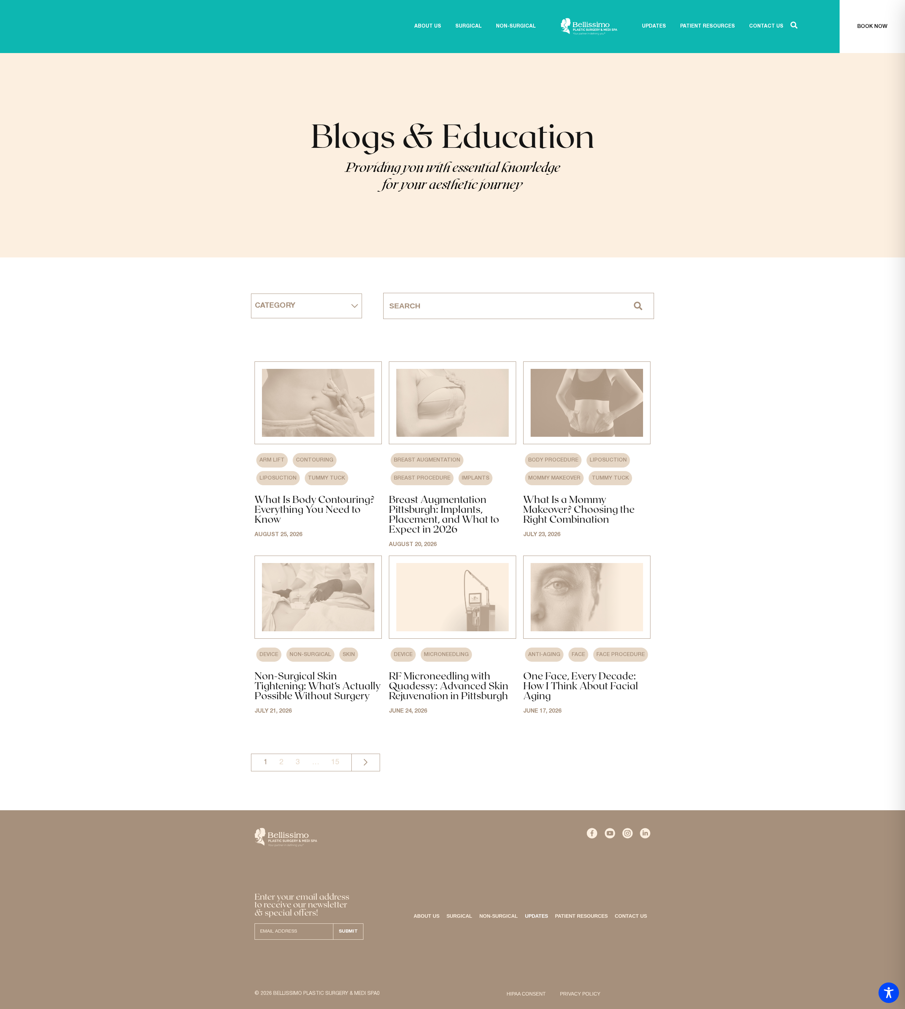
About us (427, 26)
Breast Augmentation (427, 460)
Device (268, 654)
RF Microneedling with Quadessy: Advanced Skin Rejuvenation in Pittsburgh (448, 685)
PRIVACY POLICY (580, 994)
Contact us (631, 916)
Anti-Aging (544, 654)
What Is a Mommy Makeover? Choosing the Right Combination (579, 509)
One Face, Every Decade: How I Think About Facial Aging (580, 685)
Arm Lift (272, 460)
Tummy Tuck (326, 478)
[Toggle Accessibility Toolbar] (889, 993)
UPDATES (654, 26)
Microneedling (446, 654)
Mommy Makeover (554, 478)
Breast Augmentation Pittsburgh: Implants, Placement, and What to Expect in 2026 (444, 514)
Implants (475, 478)
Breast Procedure (422, 478)
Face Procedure (620, 654)
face (578, 654)
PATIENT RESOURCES (707, 26)
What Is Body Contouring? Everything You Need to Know (314, 509)
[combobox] (503, 306)
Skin (349, 654)
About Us (426, 916)
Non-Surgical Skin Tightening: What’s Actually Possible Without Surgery (317, 685)
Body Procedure (553, 460)
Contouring (314, 460)
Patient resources (581, 916)
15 (335, 762)
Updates (536, 916)
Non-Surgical (310, 654)
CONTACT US (766, 26)
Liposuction (278, 478)
